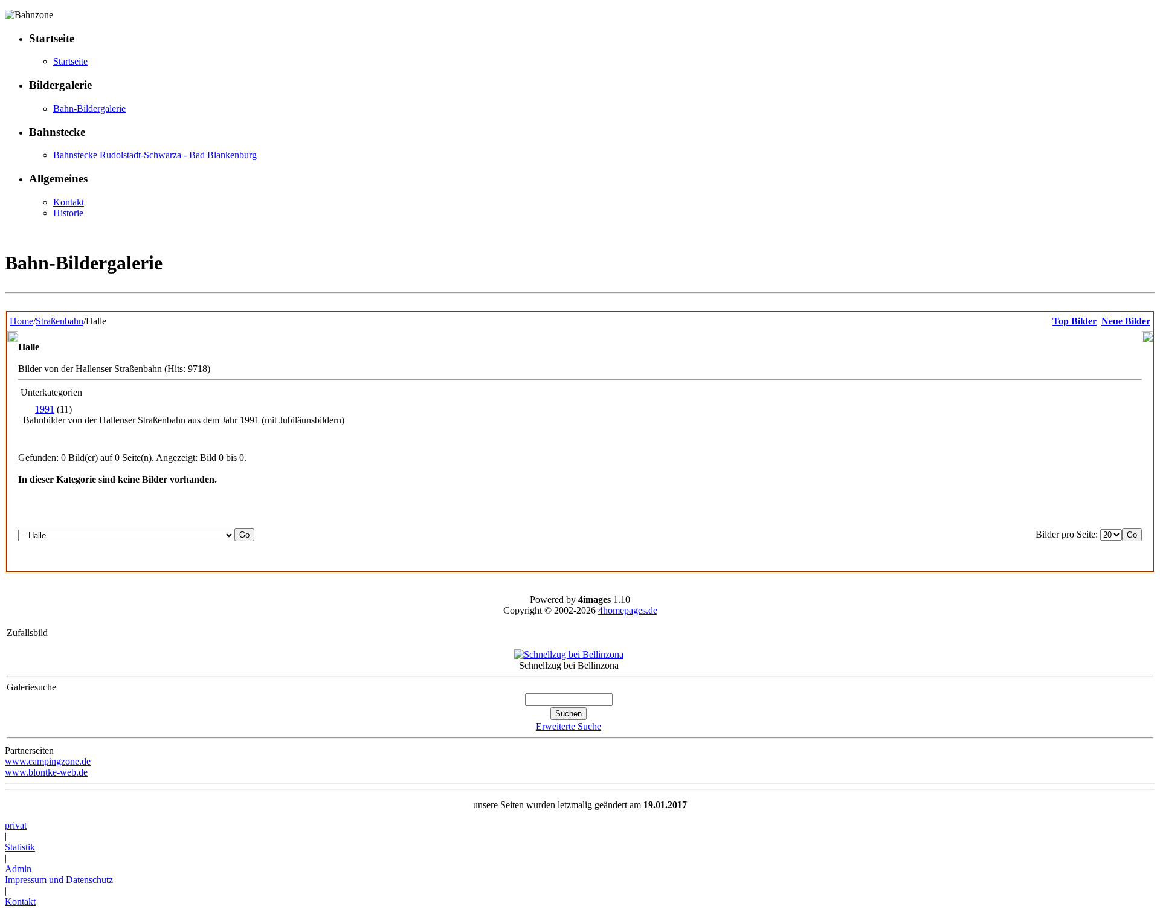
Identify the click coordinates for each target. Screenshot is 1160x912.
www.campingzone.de (48, 761)
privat (16, 825)
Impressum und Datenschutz (59, 880)
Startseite (70, 61)
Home (21, 321)
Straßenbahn (59, 321)
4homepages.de (627, 610)
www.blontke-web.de (46, 772)
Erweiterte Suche (568, 726)
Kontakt (68, 202)
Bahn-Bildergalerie (89, 108)
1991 (44, 409)
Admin (18, 869)
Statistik (20, 847)
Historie (68, 213)
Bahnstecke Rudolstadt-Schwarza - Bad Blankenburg (155, 155)
